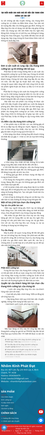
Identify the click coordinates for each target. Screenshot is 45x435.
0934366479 (14, 375)
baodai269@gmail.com (18, 378)
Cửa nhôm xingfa (7, 397)
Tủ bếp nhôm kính (7, 403)
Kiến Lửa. (26, 429)
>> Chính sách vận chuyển (10, 421)
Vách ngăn (4, 406)
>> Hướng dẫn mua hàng (10, 418)
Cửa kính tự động (7, 408)
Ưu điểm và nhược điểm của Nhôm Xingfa (22, 354)
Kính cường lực (6, 400)
